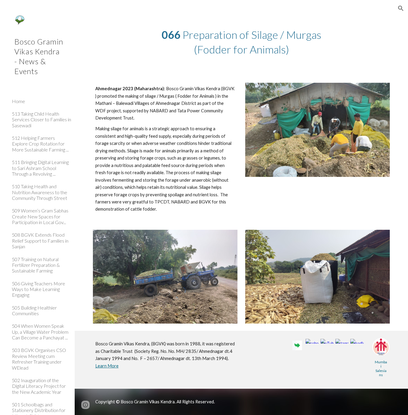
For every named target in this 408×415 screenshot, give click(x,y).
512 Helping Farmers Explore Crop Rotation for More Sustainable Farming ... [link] (40, 143)
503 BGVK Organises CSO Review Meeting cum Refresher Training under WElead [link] (39, 358)
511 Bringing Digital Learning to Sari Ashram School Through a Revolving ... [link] (40, 168)
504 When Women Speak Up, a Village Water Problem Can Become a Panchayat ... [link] (40, 331)
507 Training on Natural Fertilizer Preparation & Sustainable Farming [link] (36, 265)
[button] (401, 8)
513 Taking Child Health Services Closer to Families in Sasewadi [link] (41, 119)
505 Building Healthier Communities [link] (34, 310)
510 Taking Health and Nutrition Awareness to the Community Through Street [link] (39, 192)
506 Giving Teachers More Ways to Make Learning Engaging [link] (38, 289)
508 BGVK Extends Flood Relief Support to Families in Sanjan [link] (40, 240)
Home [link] (18, 101)
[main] (241, 42)
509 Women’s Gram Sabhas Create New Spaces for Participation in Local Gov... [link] (40, 216)
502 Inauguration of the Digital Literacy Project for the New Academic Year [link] (39, 386)
